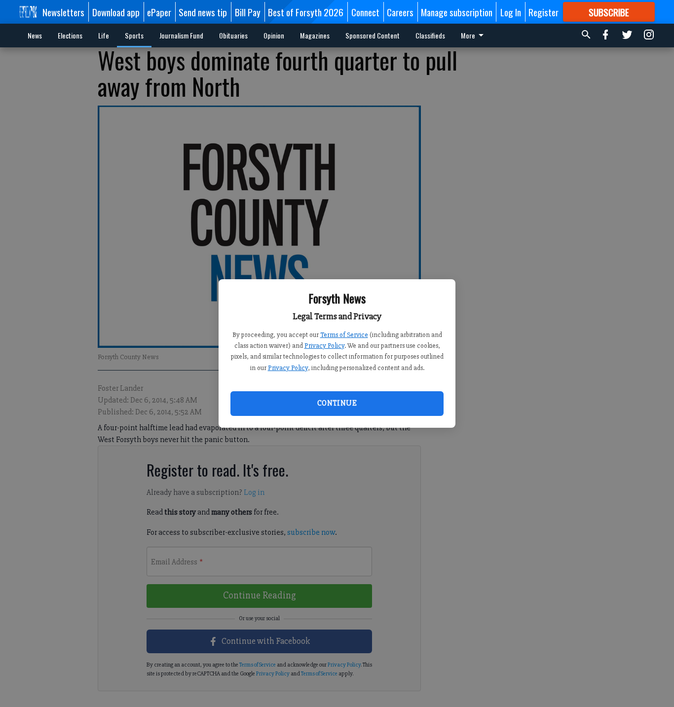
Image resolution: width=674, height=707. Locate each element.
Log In (510, 11)
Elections (70, 35)
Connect (365, 11)
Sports (134, 35)
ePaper (159, 11)
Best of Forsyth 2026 (305, 11)
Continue (337, 403)
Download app (116, 11)
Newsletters (63, 11)
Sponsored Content (372, 35)
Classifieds (430, 35)
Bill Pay (248, 11)
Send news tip (203, 11)
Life (103, 35)
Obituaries (233, 35)
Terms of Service (344, 335)
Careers (400, 11)
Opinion (273, 35)
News (35, 35)
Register (543, 11)
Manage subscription (456, 11)
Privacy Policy (324, 345)
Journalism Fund (181, 35)
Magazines (315, 35)
